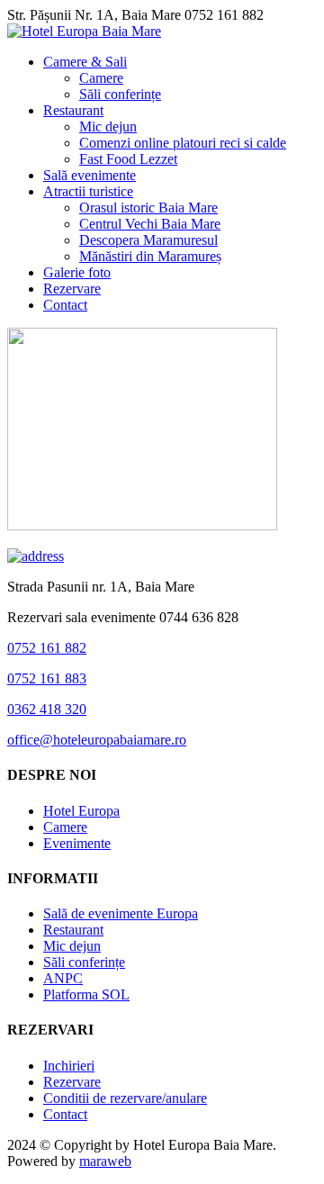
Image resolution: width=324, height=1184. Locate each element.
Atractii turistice (88, 191)
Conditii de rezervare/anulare (125, 1098)
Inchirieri (68, 1065)
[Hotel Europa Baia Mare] (84, 31)
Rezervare (72, 288)
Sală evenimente (89, 175)
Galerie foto (77, 272)
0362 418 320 (46, 709)
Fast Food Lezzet (128, 159)
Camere (101, 78)
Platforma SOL (86, 994)
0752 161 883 (46, 678)
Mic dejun (108, 126)
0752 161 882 (46, 647)
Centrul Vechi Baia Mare (149, 223)
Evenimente (77, 843)
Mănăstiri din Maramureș (150, 256)
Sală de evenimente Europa (120, 913)
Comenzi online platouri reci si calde (182, 142)
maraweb (105, 1161)
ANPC (63, 978)
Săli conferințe (120, 94)
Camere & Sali (85, 61)
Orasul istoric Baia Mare (148, 207)
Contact (65, 304)
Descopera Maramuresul (148, 240)
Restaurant (73, 110)
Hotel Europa (81, 810)
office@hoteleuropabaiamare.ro (96, 739)
